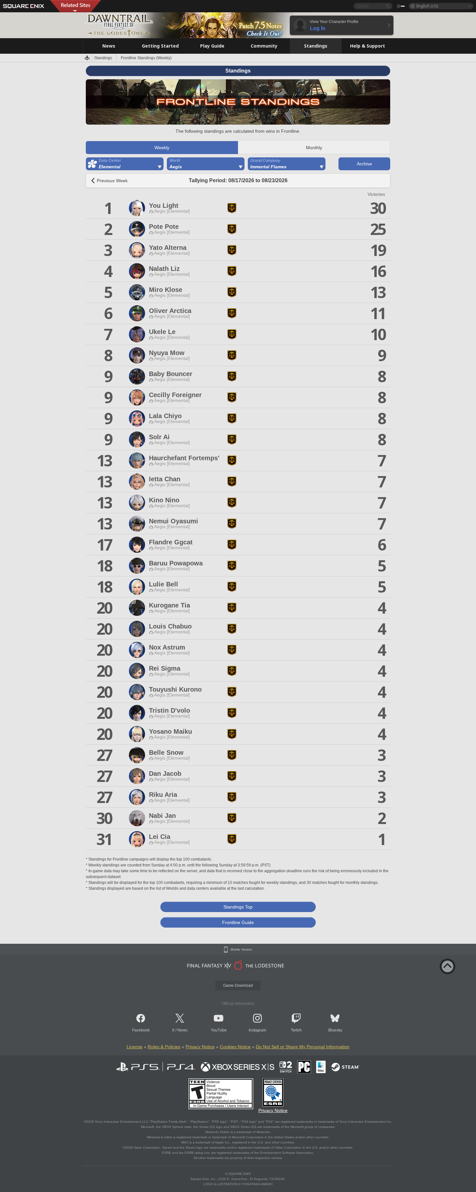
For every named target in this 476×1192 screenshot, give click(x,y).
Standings (103, 58)
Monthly (314, 147)
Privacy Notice (200, 1046)
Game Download (238, 985)
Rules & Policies (164, 1046)
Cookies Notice (235, 1046)
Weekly (161, 147)
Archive (364, 163)
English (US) (427, 6)
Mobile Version (241, 949)
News (182, 1030)
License (134, 1046)
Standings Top (238, 906)
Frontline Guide (238, 922)
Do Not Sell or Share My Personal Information (302, 1046)
